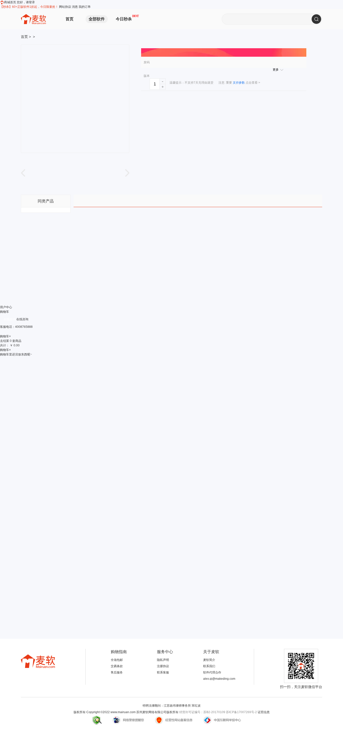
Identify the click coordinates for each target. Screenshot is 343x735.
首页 (70, 19)
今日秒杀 (124, 19)
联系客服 (163, 672)
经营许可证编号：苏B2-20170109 (202, 712)
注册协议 (163, 666)
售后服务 (117, 672)
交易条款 (117, 666)
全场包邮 (117, 660)
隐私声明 (163, 660)
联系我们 (209, 666)
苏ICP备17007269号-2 (241, 712)
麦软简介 (209, 660)
